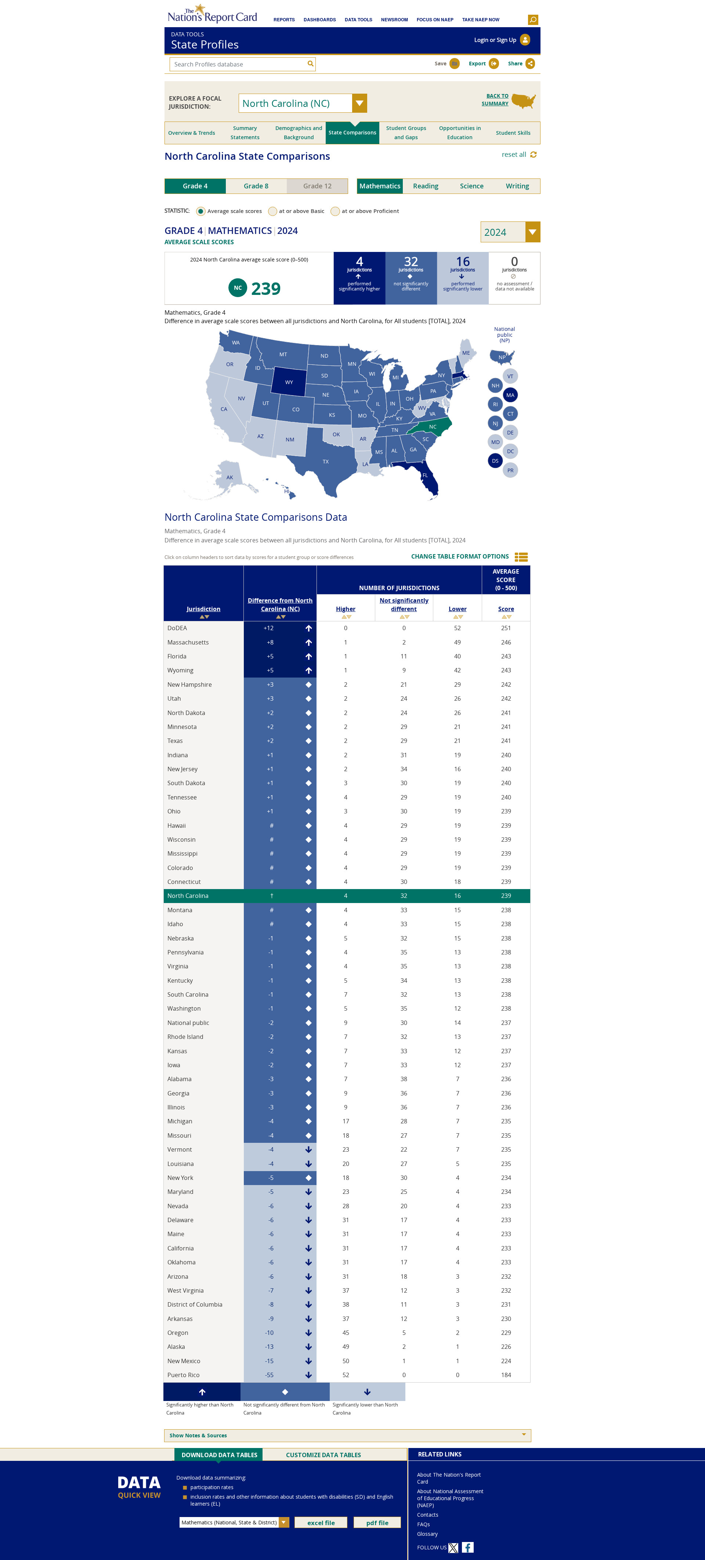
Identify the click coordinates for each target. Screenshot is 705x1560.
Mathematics (380, 186)
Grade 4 (195, 186)
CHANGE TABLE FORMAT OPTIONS (460, 556)
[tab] (191, 133)
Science (472, 186)
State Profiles (205, 45)
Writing (517, 186)
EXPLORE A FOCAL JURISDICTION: (195, 102)
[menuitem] (347, 1435)
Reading (425, 186)
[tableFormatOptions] (521, 557)
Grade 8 (256, 186)
